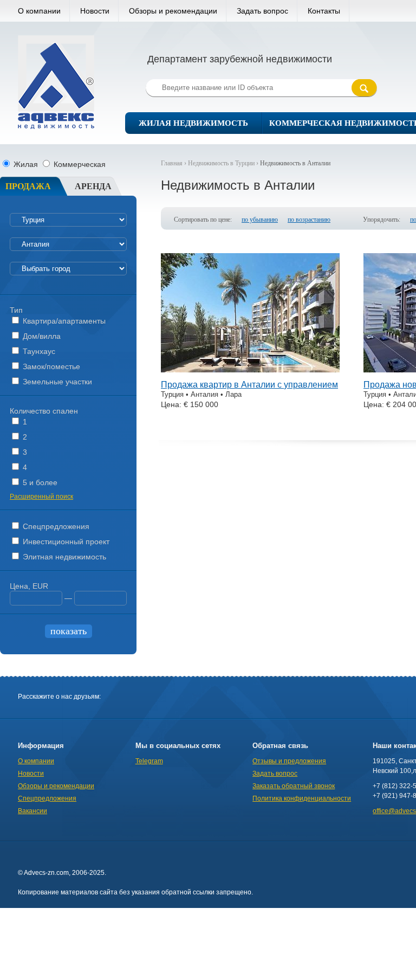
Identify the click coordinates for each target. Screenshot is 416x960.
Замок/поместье (50, 366)
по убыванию (260, 219)
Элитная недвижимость (63, 556)
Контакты (324, 11)
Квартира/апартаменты (63, 321)
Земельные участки (56, 381)
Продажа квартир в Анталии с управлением (249, 384)
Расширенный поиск (41, 496)
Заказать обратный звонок (293, 786)
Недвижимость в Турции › (224, 163)
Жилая (25, 164)
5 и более (39, 482)
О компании (39, 11)
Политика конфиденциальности (301, 798)
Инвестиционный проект (65, 541)
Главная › (174, 163)
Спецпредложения (55, 526)
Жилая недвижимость (193, 123)
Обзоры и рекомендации (173, 11)
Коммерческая (78, 164)
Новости (94, 11)
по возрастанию (309, 219)
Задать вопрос (262, 11)
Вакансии (32, 811)
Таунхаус (38, 351)
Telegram (149, 761)
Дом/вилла (41, 336)
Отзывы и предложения (289, 761)
